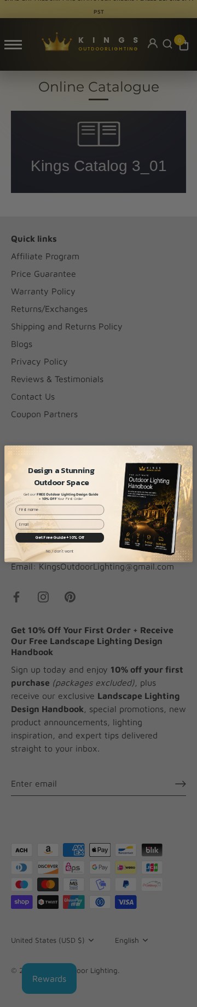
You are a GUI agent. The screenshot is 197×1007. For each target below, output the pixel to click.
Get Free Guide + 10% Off (59, 537)
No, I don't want (60, 550)
